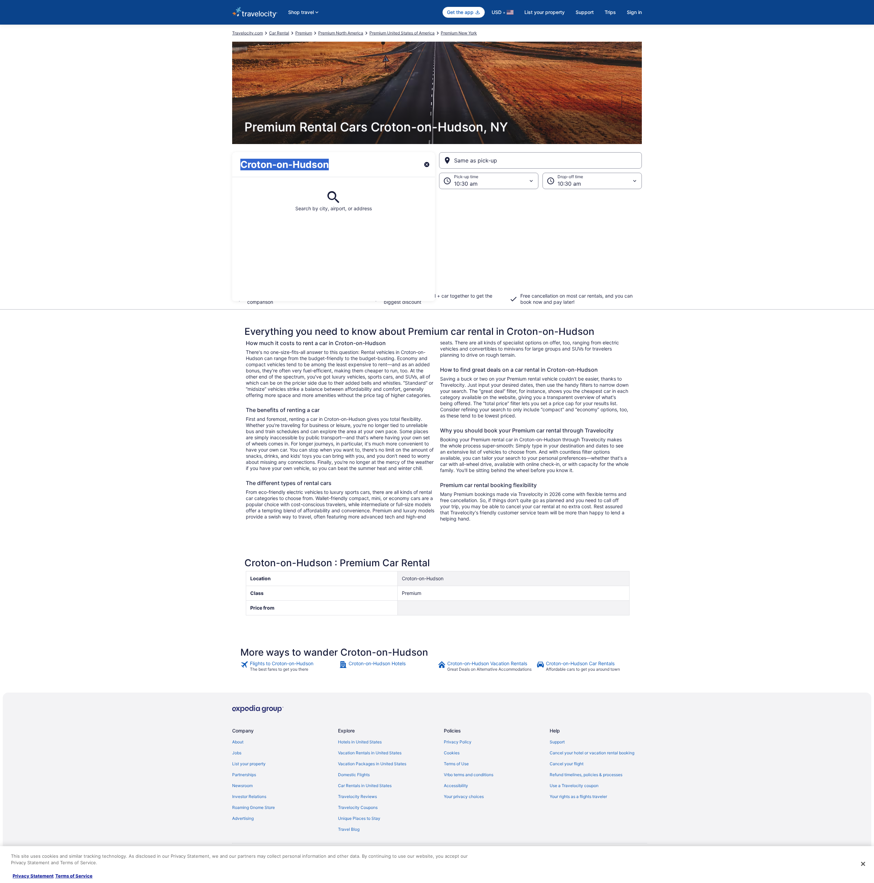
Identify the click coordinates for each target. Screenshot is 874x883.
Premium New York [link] (459, 32)
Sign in (634, 12)
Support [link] (557, 741)
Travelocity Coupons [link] (358, 807)
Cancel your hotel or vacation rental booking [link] (592, 752)
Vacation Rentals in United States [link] (369, 752)
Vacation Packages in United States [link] (372, 763)
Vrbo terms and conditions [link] (468, 774)
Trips (610, 12)
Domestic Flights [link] (354, 774)
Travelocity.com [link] (247, 32)
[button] (437, 245)
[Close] (863, 863)
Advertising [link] (243, 818)
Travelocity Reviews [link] (357, 796)
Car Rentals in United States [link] (365, 785)
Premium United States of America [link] (402, 32)
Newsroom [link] (242, 785)
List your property (544, 12)
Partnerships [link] (244, 774)
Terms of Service (74, 876)
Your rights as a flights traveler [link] (578, 796)
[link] (289, 666)
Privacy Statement (33, 876)
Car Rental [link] (279, 32)
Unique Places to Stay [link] (359, 818)
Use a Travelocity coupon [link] (574, 785)
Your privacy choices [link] (464, 796)
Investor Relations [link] (249, 796)
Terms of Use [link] (456, 763)
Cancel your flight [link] (566, 763)
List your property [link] (249, 763)
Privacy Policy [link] (457, 741)
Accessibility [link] (456, 785)
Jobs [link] (236, 752)
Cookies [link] (452, 752)
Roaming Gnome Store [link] (253, 807)
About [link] (237, 741)
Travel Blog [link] (349, 829)
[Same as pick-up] (540, 160)
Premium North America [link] (340, 32)
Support (585, 12)
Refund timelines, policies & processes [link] (586, 774)
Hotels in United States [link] (360, 741)
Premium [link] (303, 32)
